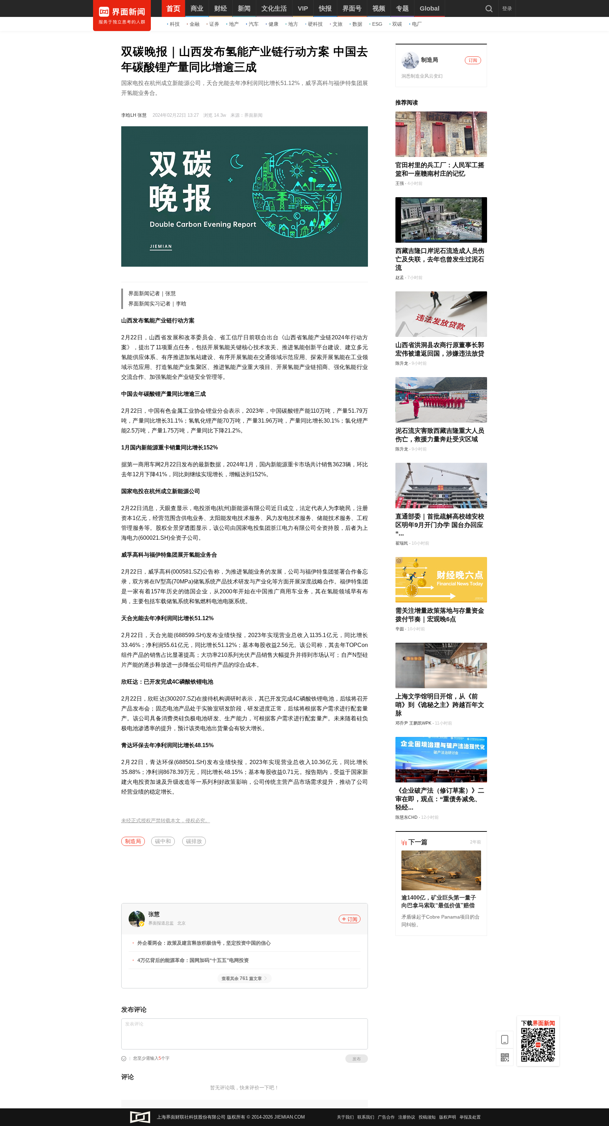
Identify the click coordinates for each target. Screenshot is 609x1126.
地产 (234, 24)
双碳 (397, 24)
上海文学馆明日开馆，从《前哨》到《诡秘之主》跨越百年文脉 (439, 705)
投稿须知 (427, 1117)
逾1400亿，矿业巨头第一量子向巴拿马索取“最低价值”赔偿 (438, 901)
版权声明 (447, 1117)
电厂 (417, 24)
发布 (356, 1059)
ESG (377, 24)
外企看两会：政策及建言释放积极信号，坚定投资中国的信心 (204, 943)
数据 (357, 24)
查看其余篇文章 (242, 978)
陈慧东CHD (406, 817)
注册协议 (406, 1117)
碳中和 (163, 841)
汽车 (254, 24)
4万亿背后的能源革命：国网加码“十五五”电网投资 (193, 960)
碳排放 (194, 841)
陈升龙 (401, 363)
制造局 (133, 841)
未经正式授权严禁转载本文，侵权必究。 (165, 820)
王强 (399, 183)
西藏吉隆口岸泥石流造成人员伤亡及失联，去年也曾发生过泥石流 (439, 259)
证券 (214, 24)
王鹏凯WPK (420, 723)
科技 (175, 24)
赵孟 (399, 277)
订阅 (352, 919)
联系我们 (365, 1117)
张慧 (142, 115)
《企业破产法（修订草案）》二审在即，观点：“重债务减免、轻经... (439, 799)
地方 (293, 24)
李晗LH (128, 115)
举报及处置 (470, 1117)
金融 (194, 24)
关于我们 (345, 1117)
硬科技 (315, 24)
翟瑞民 (401, 543)
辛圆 (399, 628)
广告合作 (386, 1117)
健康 (273, 24)
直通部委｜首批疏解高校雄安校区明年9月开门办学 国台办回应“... (439, 525)
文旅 (338, 24)
